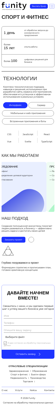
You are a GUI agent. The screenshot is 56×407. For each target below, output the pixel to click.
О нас (5, 390)
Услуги (18, 390)
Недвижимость (18, 378)
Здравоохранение (19, 371)
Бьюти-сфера (38, 374)
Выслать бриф (39, 6)
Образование (39, 371)
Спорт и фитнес (19, 374)
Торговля (28, 381)
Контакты (49, 390)
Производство (38, 378)
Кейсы (33, 390)
